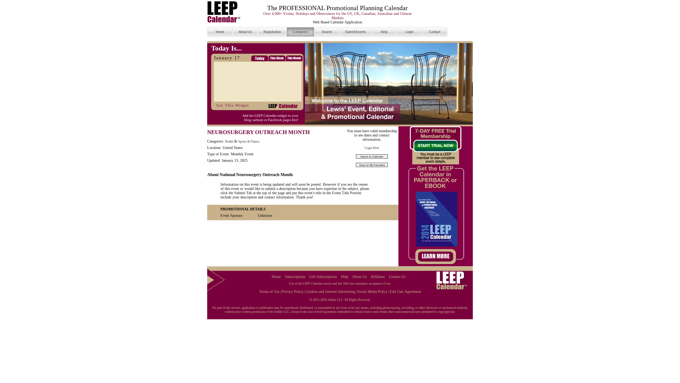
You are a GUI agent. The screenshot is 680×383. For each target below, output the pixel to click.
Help (344, 277)
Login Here (372, 148)
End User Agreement (405, 292)
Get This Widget (232, 105)
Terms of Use (269, 292)
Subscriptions (295, 277)
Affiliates (378, 277)
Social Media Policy (372, 292)
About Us (359, 277)
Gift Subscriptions (323, 277)
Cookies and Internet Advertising (330, 292)
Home (276, 277)
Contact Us (397, 277)
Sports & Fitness (249, 141)
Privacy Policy (293, 292)
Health (229, 141)
